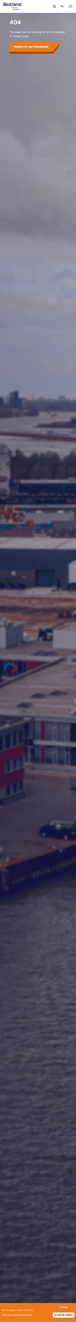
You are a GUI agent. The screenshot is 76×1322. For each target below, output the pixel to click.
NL (62, 6)
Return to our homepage (31, 46)
